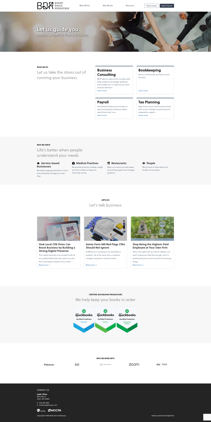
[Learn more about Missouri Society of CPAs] (54, 410)
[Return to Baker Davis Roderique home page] (53, 6)
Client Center (151, 5)
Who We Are (108, 5)
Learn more (113, 90)
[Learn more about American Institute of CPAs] (41, 410)
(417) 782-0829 (44, 403)
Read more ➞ (58, 265)
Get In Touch (167, 5)
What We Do (85, 5)
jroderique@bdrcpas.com (48, 405)
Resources (130, 5)
